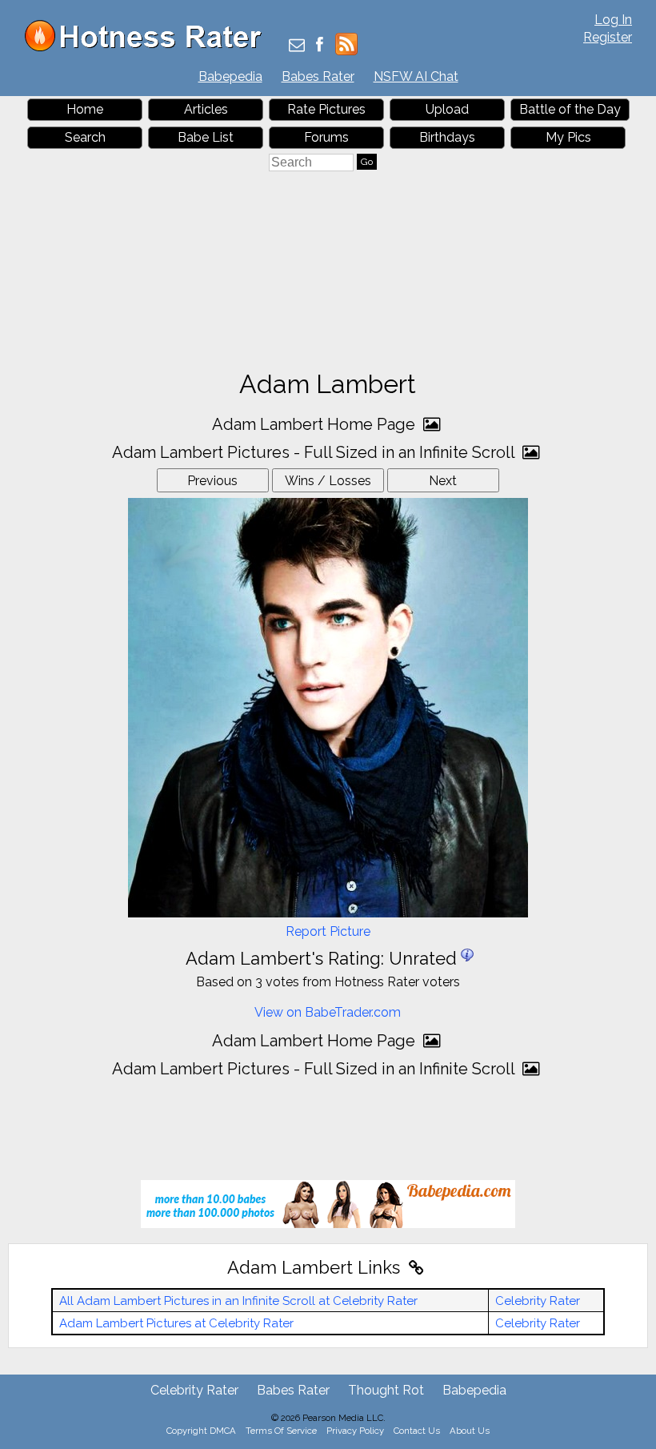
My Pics (568, 137)
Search (85, 137)
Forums (326, 137)
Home (84, 109)
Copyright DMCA (201, 1430)
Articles (206, 109)
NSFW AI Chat (416, 76)
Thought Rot (386, 1390)
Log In (613, 19)
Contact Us (417, 1430)
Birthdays (447, 137)
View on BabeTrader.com (327, 1012)
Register (607, 37)
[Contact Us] (297, 46)
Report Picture (328, 931)
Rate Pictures (326, 109)
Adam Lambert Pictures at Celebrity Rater (176, 1323)
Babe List (206, 137)
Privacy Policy (355, 1430)
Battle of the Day (570, 109)
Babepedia (230, 76)
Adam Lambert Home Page (315, 424)
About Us (470, 1430)
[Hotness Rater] (149, 47)
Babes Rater (318, 76)
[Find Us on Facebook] (319, 46)
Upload (447, 109)
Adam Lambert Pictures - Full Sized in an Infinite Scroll (315, 452)
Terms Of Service (281, 1430)
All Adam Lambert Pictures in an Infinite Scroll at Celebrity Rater (238, 1301)
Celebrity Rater (537, 1301)
